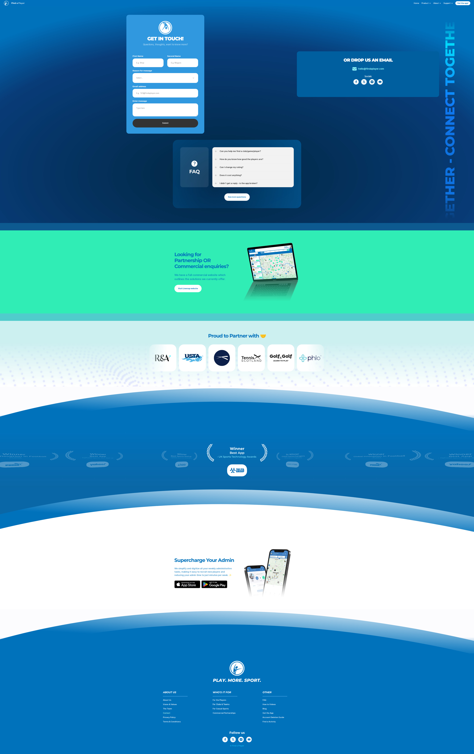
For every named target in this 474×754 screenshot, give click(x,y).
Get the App (268, 713)
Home (416, 3)
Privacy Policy (169, 717)
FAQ (264, 700)
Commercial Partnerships (224, 713)
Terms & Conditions (172, 721)
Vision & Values (170, 704)
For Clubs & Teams (221, 704)
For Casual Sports (221, 708)
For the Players (219, 700)
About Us (167, 700)
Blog (265, 708)
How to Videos (269, 704)
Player (18, 3)
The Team (167, 708)
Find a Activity (269, 721)
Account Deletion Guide (273, 717)
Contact (166, 713)
